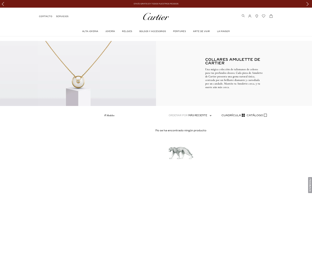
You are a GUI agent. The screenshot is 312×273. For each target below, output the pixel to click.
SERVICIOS (62, 16)
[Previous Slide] (4, 4)
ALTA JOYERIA (90, 31)
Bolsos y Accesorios (152, 31)
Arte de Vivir (201, 31)
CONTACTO (45, 16)
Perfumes (179, 31)
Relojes (127, 31)
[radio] (233, 115)
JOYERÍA (110, 31)
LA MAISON (223, 31)
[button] (243, 16)
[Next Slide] (308, 4)
